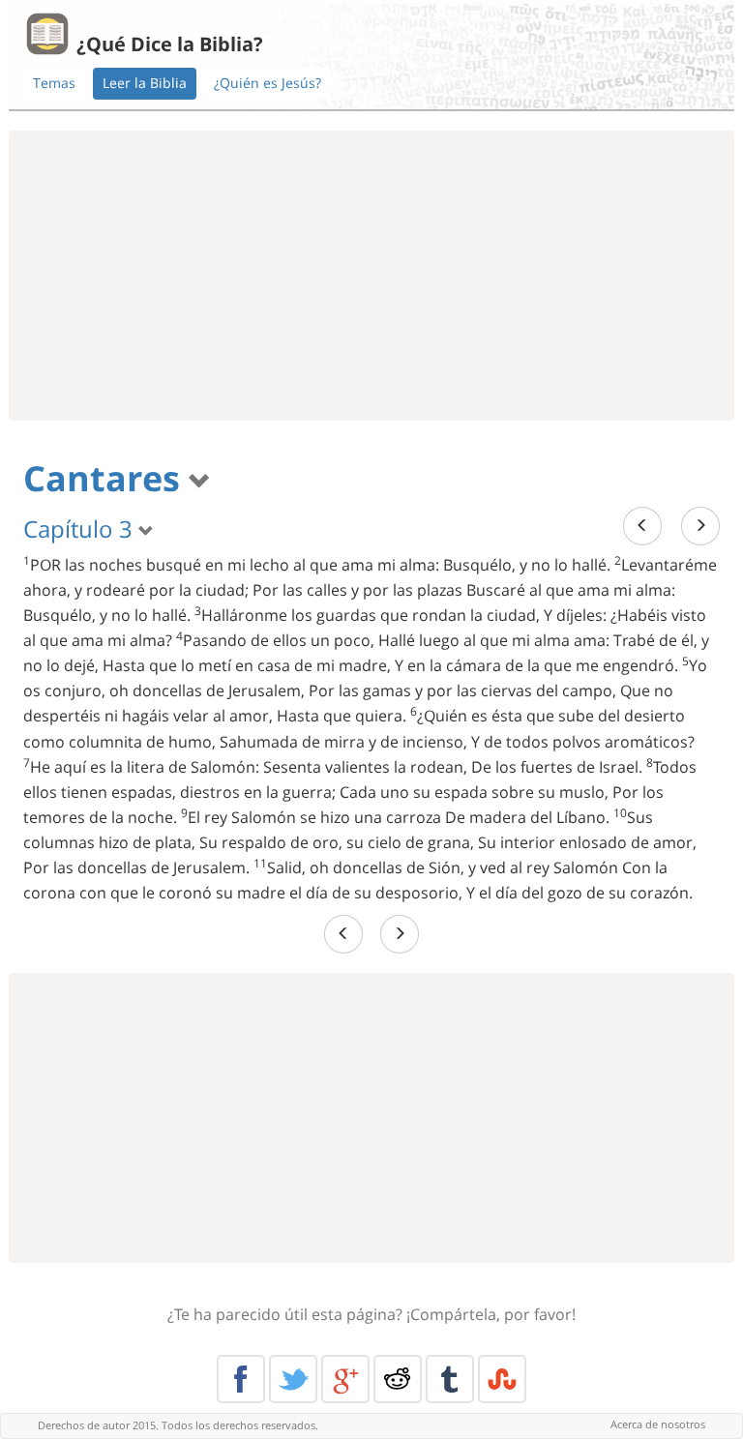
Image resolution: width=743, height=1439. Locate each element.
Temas (54, 82)
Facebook (241, 1379)
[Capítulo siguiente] (700, 525)
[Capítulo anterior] (642, 525)
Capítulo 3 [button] (80, 528)
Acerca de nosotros (657, 1424)
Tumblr (450, 1379)
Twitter (293, 1379)
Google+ (345, 1379)
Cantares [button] (106, 478)
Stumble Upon (502, 1379)
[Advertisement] (371, 275)
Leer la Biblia (145, 82)
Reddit (397, 1379)
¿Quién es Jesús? (267, 82)
